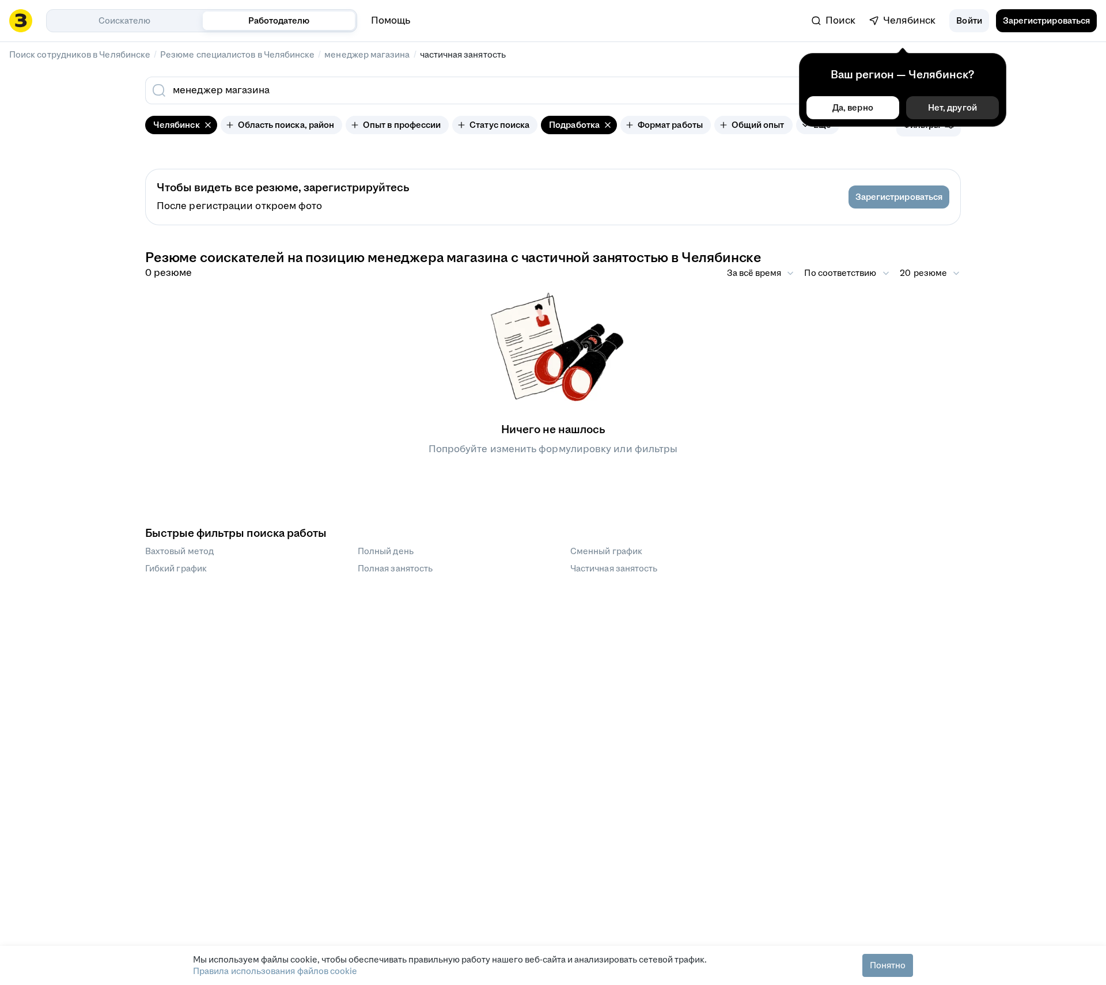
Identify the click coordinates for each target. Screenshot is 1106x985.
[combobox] (471, 90)
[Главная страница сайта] (20, 20)
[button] (968, 20)
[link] (833, 20)
